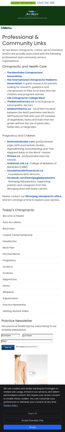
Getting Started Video (16, 311)
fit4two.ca (13, 156)
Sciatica (8, 267)
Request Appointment (23, 3)
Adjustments (10, 298)
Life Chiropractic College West (26, 98)
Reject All (32, 413)
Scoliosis (8, 273)
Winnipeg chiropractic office (43, 196)
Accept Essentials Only (32, 420)
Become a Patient (13, 216)
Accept (32, 427)
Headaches (10, 241)
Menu (7, 28)
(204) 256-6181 (46, 3)
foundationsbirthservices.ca (25, 170)
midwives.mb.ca (17, 163)
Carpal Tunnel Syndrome (17, 235)
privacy (34, 347)
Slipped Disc (10, 279)
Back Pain (8, 228)
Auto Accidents (12, 222)
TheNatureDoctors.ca (20, 101)
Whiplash (8, 292)
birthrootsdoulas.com (21, 141)
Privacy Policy (11, 406)
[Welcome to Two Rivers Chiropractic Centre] (32, 18)
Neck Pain (8, 248)
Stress (6, 286)
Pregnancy (9, 260)
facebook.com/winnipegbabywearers (31, 178)
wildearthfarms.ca (19, 109)
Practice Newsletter (14, 305)
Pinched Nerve (11, 254)
